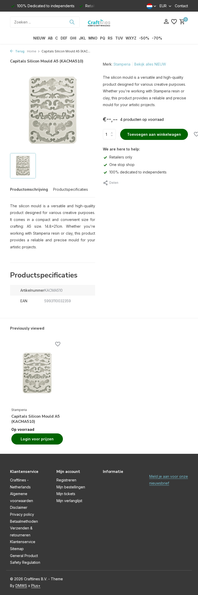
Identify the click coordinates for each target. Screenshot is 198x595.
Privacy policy (22, 514)
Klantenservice (22, 542)
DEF (64, 38)
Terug (19, 51)
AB (50, 38)
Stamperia (121, 64)
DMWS (21, 585)
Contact (181, 6)
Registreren (66, 480)
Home (31, 51)
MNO (92, 38)
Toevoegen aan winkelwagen (154, 134)
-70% (157, 38)
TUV (119, 38)
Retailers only (120, 157)
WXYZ (131, 38)
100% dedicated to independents (138, 172)
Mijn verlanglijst (69, 500)
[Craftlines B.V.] (99, 22)
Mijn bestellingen (70, 487)
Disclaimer (18, 507)
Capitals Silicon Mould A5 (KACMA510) (35, 419)
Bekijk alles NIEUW (150, 64)
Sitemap (17, 548)
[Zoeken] (72, 22)
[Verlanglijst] (174, 22)
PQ (102, 38)
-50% (144, 38)
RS (110, 38)
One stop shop (122, 164)
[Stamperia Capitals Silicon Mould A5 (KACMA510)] (37, 373)
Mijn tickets (65, 493)
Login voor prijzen (37, 439)
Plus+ (35, 585)
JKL (82, 38)
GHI (73, 38)
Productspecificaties (70, 189)
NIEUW (39, 38)
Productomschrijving (29, 189)
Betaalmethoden (24, 521)
